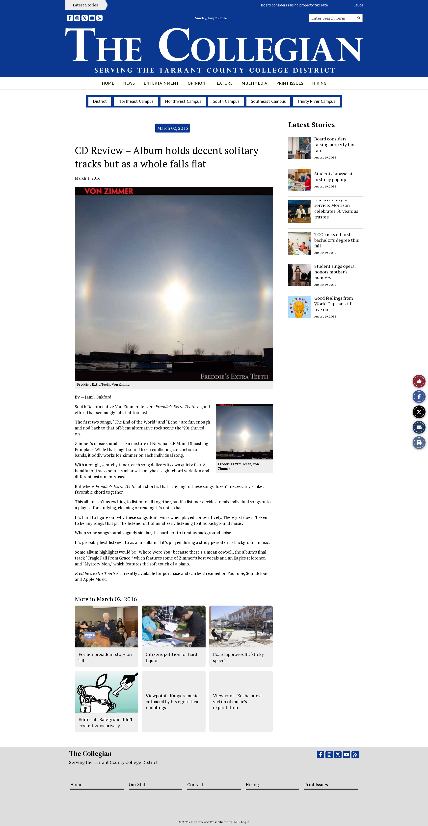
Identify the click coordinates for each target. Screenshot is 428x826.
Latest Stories (311, 124)
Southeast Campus (268, 101)
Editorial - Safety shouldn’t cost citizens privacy (106, 722)
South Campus (226, 101)
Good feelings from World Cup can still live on (333, 304)
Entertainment (161, 83)
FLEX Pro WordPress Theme (209, 822)
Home (108, 83)
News (129, 83)
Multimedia (254, 83)
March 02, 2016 (172, 128)
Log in (245, 822)
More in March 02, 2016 (106, 599)
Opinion (196, 83)
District (100, 101)
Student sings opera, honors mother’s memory (334, 272)
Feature (223, 83)
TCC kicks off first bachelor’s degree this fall (336, 240)
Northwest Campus (183, 101)
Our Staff (138, 784)
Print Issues (289, 83)
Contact (195, 784)
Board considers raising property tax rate (282, 4)
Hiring (319, 83)
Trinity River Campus (316, 101)
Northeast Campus (136, 101)
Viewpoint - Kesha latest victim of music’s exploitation (237, 702)
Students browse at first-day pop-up (333, 176)
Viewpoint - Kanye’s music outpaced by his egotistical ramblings (173, 702)
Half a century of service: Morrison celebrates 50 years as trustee (336, 208)
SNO (236, 822)
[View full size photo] (244, 431)
